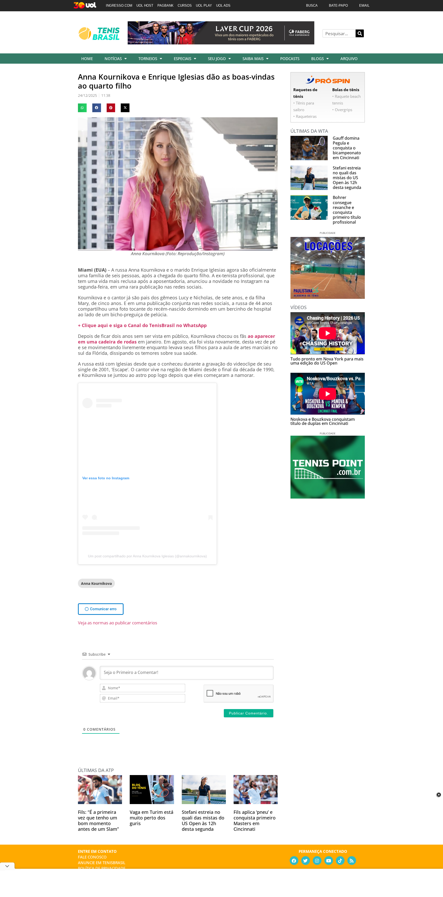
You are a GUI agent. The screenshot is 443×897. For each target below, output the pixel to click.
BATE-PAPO (338, 5)
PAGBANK (165, 5)
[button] (82, 107)
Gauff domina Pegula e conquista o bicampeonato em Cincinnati (347, 148)
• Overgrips (342, 109)
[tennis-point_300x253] (327, 497)
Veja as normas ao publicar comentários (117, 623)
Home (87, 58)
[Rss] (351, 860)
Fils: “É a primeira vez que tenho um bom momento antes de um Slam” (98, 820)
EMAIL (364, 5)
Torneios (147, 58)
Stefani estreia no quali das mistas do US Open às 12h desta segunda (203, 820)
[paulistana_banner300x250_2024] (327, 297)
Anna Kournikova (96, 583)
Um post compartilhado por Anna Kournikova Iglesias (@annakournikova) (147, 556)
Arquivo (349, 58)
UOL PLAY (204, 5)
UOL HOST (144, 5)
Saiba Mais (253, 58)
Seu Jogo (217, 58)
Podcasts (289, 58)
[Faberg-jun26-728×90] (221, 43)
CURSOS (185, 5)
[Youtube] (328, 860)
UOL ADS (223, 5)
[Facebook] (294, 860)
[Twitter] (305, 860)
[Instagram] (317, 860)
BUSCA (312, 5)
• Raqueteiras (305, 116)
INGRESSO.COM (119, 5)
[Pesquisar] (360, 33)
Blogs (317, 58)
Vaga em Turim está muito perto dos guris (151, 817)
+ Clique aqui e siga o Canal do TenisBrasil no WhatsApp (142, 325)
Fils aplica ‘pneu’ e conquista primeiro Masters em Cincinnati (255, 820)
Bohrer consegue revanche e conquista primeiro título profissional (347, 210)
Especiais (182, 58)
